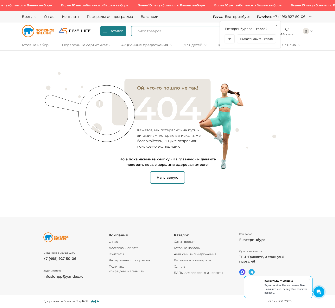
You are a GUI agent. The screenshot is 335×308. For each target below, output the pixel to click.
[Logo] (38, 31)
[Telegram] (252, 272)
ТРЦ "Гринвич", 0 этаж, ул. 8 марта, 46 (261, 259)
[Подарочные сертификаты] (86, 45)
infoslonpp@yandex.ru (63, 276)
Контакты (70, 17)
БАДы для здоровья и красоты (198, 273)
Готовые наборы (187, 248)
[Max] (242, 272)
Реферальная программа (110, 17)
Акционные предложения (195, 254)
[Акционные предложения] (147, 45)
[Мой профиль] (308, 31)
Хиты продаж (184, 242)
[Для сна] (291, 45)
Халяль (179, 266)
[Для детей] (195, 45)
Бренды (29, 17)
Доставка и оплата (123, 248)
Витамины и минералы (193, 260)
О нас (49, 17)
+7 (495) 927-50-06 (289, 17)
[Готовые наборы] (38, 45)
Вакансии (149, 17)
